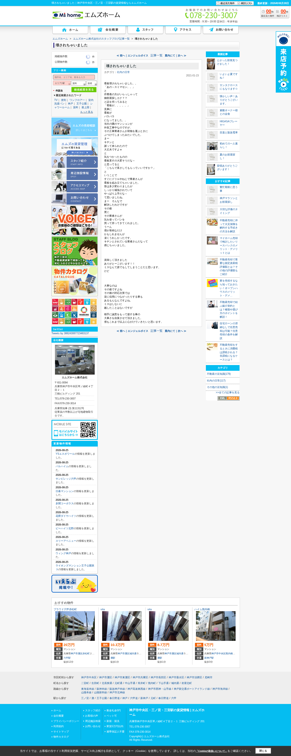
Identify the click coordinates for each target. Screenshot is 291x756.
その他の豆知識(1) (217, 387)
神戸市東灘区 (122, 677)
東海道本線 (87, 688)
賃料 (75, 107)
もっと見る (86, 111)
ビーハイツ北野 (65, 528)
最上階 (85, 107)
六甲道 (134, 698)
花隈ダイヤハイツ (66, 515)
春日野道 (114, 698)
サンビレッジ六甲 (66, 478)
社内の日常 (123, 72)
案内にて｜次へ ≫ (175, 55)
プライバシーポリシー (66, 721)
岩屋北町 (187, 683)
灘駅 (112, 657)
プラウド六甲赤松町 (65, 609)
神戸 (70, 103)
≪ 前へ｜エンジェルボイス (132, 55)
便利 (63, 100)
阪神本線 (102, 688)
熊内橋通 (230, 653)
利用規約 (58, 726)
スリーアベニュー (66, 540)
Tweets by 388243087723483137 (70, 333)
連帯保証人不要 (116, 731)
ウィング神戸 (63, 553)
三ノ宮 (85, 698)
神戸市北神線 (117, 692)
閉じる (263, 750)
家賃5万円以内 (115, 726)
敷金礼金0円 (114, 710)
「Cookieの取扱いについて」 (211, 751)
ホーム (57, 710)
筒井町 (142, 683)
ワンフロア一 (77, 100)
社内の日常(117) (216, 380)
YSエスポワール (65, 453)
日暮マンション (65, 491)
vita (103, 609)
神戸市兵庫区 (140, 677)
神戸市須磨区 (194, 677)
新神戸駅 (209, 657)
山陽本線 (86, 692)
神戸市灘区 (77, 653)
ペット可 (112, 715)
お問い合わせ (93, 726)
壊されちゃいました (121, 66)
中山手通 (130, 683)
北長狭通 (107, 683)
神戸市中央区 (218, 653)
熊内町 (152, 683)
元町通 (118, 683)
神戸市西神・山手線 (159, 688)
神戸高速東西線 (136, 688)
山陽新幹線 (100, 692)
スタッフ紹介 (93, 710)
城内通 (133, 653)
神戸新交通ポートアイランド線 (192, 688)
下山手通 (163, 683)
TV (56, 100)
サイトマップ (61, 731)
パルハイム (62, 466)
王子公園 (81, 103)
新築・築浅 (113, 721)
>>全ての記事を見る (228, 392)
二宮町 (85, 683)
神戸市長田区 (158, 677)
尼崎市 (208, 677)
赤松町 (86, 653)
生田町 (95, 683)
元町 (153, 698)
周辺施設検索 (93, 721)
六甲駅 (67, 657)
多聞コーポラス (65, 503)
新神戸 (144, 698)
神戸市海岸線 (220, 688)
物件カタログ (61, 736)
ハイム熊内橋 (202, 609)
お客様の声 (91, 715)
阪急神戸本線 (117, 688)
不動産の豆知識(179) (219, 373)
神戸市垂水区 (176, 677)
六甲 (173, 698)
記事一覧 (157, 55)
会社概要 (58, 715)
